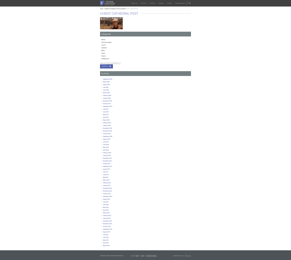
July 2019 (105, 109)
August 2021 (106, 84)
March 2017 (106, 180)
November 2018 (107, 131)
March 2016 (106, 213)
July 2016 (105, 202)
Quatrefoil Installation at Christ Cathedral (115, 8)
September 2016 (107, 196)
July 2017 (105, 172)
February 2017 (107, 183)
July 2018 (105, 142)
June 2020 (106, 90)
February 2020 (107, 95)
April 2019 (106, 117)
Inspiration (104, 48)
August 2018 (106, 139)
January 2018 (107, 155)
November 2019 (107, 101)
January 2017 (107, 185)
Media (103, 50)
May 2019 (105, 114)
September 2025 (107, 79)
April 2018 (106, 150)
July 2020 (105, 87)
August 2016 (106, 199)
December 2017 (107, 158)
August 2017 (106, 169)
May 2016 (105, 207)
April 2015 (106, 243)
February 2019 (107, 122)
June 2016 (106, 204)
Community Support (106, 42)
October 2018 (107, 133)
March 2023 (106, 82)
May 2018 (105, 147)
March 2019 (106, 120)
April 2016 (106, 210)
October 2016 (107, 193)
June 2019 (106, 112)
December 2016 (107, 188)
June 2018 (106, 144)
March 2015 (106, 245)
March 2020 (106, 92)
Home (101, 8)
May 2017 (105, 177)
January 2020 (107, 98)
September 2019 (107, 106)
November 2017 (107, 161)
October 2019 (107, 103)
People (103, 53)
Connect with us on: (179, 255)
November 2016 (107, 191)
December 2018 (107, 128)
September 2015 (107, 229)
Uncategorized (105, 58)
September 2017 (107, 166)
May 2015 (105, 240)
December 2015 (107, 221)
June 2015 (106, 237)
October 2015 (107, 226)
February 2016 (107, 215)
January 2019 (107, 125)
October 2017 (107, 163)
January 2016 (107, 218)
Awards (103, 39)
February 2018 (107, 152)
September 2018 (107, 136)
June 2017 (106, 174)
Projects (103, 56)
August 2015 (106, 232)
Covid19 (103, 45)
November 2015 (107, 223)
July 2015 (105, 234)
